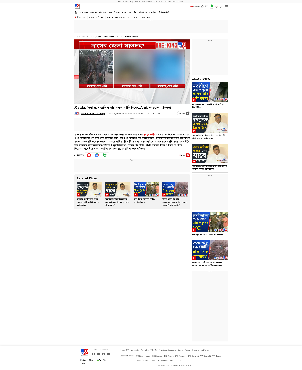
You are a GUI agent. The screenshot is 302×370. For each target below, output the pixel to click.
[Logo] (77, 6)
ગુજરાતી (149, 1)
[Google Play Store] (87, 362)
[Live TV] (215, 6)
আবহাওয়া (110, 17)
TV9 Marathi (157, 356)
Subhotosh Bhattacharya (93, 113)
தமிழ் (161, 1)
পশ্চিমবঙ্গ (102, 12)
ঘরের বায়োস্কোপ (133, 17)
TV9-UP (180, 1)
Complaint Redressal (167, 350)
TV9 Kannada (181, 356)
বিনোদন (117, 12)
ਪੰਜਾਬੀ (155, 1)
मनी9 (174, 1)
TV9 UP (154, 360)
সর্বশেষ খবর (83, 12)
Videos (89, 36)
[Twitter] (98, 354)
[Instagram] (103, 354)
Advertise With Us (149, 350)
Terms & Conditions (200, 350)
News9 (125, 1)
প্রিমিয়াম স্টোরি (164, 12)
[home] (75, 12)
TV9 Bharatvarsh (143, 356)
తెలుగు (137, 1)
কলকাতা (93, 12)
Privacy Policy (184, 350)
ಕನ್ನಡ (131, 1)
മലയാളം (167, 1)
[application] (132, 71)
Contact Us (125, 350)
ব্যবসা (124, 12)
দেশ (130, 12)
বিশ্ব (135, 12)
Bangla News (79, 36)
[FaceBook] (93, 354)
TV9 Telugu (169, 356)
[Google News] (97, 155)
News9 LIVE (163, 360)
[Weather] (203, 6)
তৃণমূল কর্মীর (149, 135)
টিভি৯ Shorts (81, 17)
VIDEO (91, 17)
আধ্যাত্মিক (152, 12)
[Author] (77, 113)
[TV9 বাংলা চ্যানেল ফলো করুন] (210, 6)
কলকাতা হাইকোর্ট (120, 17)
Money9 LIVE (175, 360)
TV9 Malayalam (142, 360)
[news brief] (195, 6)
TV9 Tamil (216, 356)
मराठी (143, 1)
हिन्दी (119, 1)
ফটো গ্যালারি (100, 17)
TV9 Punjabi (205, 356)
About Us (135, 350)
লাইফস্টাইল (143, 12)
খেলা (110, 12)
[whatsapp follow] (105, 155)
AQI (206, 6)
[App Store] (104, 362)
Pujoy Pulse (145, 17)
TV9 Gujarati (193, 356)
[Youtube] (89, 155)
